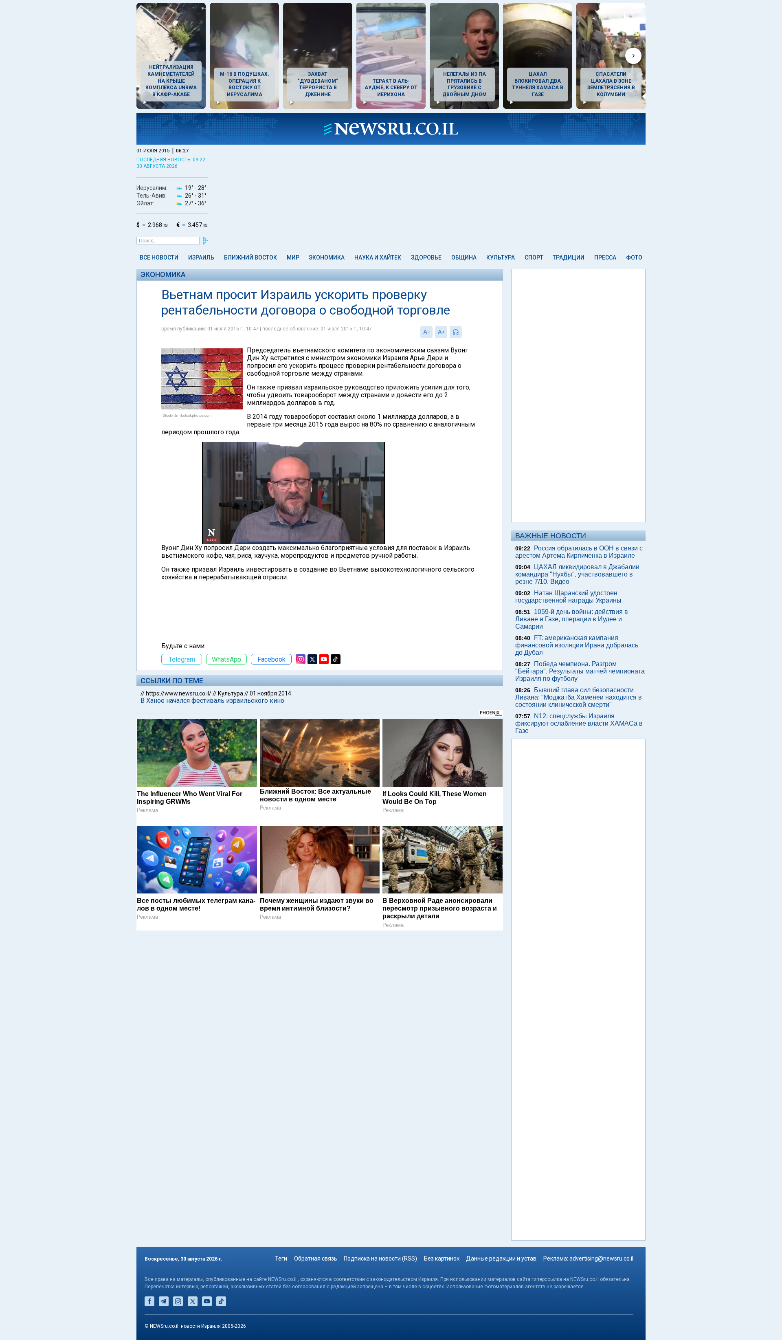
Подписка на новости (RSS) (380, 1258)
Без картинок (441, 1258)
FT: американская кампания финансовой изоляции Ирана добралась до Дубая (576, 645)
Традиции (568, 257)
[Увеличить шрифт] (441, 332)
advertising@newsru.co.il (601, 1258)
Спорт (534, 257)
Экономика (327, 257)
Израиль (201, 257)
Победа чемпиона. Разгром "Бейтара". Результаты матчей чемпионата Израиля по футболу (580, 671)
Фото (634, 257)
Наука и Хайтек (377, 257)
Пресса (605, 257)
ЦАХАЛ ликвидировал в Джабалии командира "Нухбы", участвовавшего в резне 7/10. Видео (577, 574)
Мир (293, 257)
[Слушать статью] (464, 332)
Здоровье (426, 257)
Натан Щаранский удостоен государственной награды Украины (568, 597)
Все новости (159, 257)
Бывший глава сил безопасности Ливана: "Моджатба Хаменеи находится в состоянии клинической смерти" (578, 697)
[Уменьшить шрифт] (426, 332)
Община (464, 257)
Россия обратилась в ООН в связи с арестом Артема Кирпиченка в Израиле (579, 552)
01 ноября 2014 (270, 693)
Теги (281, 1258)
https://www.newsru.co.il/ (178, 693)
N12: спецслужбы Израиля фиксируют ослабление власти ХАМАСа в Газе (579, 723)
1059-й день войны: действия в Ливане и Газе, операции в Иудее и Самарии (571, 619)
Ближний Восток (250, 257)
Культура (500, 257)
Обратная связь (315, 1258)
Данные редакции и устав (501, 1258)
